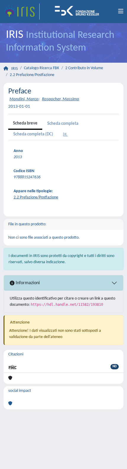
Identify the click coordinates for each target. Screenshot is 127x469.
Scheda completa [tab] (62, 124)
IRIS (14, 69)
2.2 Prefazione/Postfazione (32, 75)
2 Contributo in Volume (84, 68)
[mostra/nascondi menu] (120, 11)
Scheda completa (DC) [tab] (33, 134)
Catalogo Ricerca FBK (41, 68)
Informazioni (27, 283)
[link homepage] (22, 12)
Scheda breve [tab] (25, 123)
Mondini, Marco (23, 99)
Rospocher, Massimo (60, 99)
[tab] (65, 135)
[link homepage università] (79, 12)
